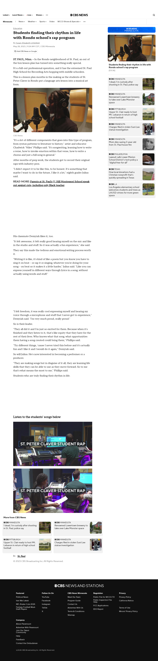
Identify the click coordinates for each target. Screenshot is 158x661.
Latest (6, 15)
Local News (17, 15)
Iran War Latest (22, 601)
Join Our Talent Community (22, 631)
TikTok (44, 608)
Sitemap (71, 615)
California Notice (126, 601)
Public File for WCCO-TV (104, 597)
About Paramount (23, 624)
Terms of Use (124, 608)
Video (52, 21)
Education (17, 28)
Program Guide (74, 601)
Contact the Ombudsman (27, 643)
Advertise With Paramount (27, 627)
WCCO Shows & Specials (68, 21)
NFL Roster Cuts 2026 (25, 604)
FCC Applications (100, 606)
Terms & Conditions (76, 611)
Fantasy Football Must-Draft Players (26, 608)
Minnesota (7, 21)
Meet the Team (74, 597)
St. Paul (21, 556)
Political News (22, 597)
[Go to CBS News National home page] (79, 15)
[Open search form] (154, 15)
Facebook (46, 601)
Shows (39, 15)
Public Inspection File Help (102, 601)
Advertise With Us (75, 608)
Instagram (46, 604)
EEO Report (98, 609)
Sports (42, 21)
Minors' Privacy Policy (128, 611)
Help (18, 636)
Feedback (20, 640)
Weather (32, 21)
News (21, 21)
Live (30, 15)
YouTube (45, 597)
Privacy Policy (125, 597)
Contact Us (72, 604)
